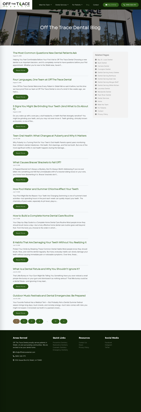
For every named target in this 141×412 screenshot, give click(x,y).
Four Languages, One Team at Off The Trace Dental (42, 79)
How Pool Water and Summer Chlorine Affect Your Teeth (46, 189)
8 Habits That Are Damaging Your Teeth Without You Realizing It (50, 242)
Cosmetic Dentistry (59, 347)
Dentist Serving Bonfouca (107, 76)
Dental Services (103, 98)
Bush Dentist (102, 63)
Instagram (108, 345)
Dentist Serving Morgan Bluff (108, 82)
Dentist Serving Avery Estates (108, 72)
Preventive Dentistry (60, 342)
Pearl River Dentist (104, 95)
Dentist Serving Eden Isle (107, 79)
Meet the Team (103, 105)
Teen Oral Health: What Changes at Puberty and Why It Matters (49, 135)
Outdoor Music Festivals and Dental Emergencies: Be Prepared (49, 295)
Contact (100, 111)
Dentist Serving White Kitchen (108, 85)
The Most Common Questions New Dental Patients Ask (45, 53)
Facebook (108, 342)
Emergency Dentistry (60, 350)
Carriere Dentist (103, 66)
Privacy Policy (103, 114)
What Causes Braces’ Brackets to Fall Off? (37, 162)
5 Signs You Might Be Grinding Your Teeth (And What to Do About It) (50, 108)
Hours (81, 345)
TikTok (107, 347)
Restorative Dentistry (60, 345)
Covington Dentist (104, 69)
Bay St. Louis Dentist (105, 60)
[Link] (16, 5)
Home (100, 101)
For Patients (102, 108)
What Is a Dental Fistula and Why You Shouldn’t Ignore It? (46, 269)
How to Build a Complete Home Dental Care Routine (43, 215)
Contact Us (83, 342)
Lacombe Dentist (104, 88)
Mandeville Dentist (104, 92)
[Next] (63, 321)
